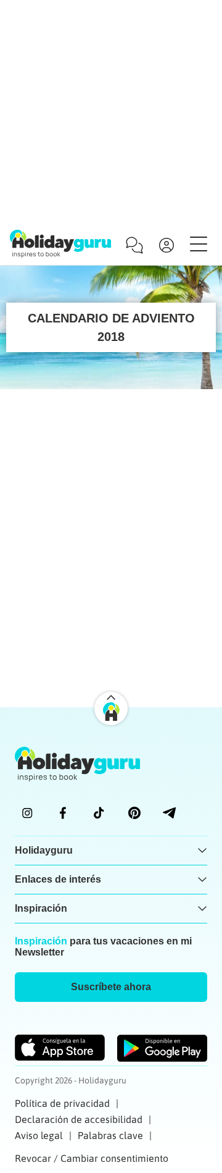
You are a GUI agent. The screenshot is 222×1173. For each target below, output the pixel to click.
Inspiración (41, 908)
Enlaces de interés (58, 879)
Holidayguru (44, 850)
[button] (111, 987)
